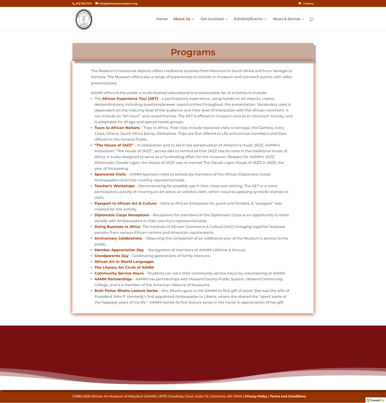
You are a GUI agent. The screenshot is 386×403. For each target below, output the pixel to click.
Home (162, 19)
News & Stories (286, 19)
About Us (181, 19)
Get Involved (212, 19)
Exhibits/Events (248, 19)
